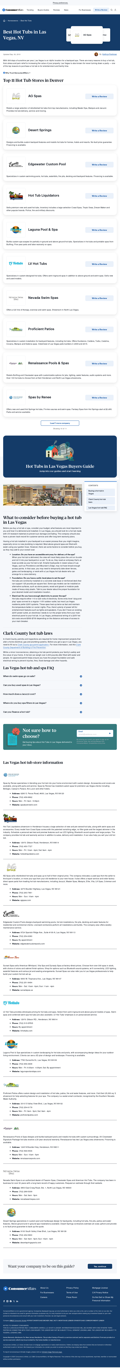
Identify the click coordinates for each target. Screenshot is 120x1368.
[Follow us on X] (14, 1301)
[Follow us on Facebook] (4, 1301)
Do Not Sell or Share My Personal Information (102, 1299)
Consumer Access (18, 1320)
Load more (60, 423)
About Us (44, 1287)
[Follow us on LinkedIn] (17, 1301)
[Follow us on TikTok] (11, 1301)
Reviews (56, 10)
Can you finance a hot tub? (16, 712)
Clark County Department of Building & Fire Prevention (42, 646)
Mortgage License (100, 1287)
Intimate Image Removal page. (52, 1352)
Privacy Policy (72, 1287)
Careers (43, 1297)
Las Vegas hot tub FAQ (97, 508)
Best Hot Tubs (26, 20)
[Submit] (110, 733)
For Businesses (85, 10)
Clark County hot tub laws (97, 500)
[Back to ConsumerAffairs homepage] (4, 21)
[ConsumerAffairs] (12, 9)
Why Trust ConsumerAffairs (17, 73)
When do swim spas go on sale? (19, 676)
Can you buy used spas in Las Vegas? (22, 685)
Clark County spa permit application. (33, 644)
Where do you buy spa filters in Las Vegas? (24, 703)
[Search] (111, 10)
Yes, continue (100, 1266)
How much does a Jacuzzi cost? (19, 694)
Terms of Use (72, 1292)
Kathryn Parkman (109, 54)
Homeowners (13, 20)
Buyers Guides (43, 10)
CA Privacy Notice (100, 1292)
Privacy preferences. (60, 3)
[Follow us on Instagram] (7, 1301)
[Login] (115, 10)
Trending (30, 10)
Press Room (71, 1297)
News (66, 10)
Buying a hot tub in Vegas (96, 492)
